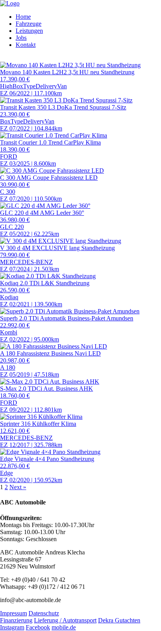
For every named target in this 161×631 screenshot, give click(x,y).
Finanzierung (16, 620)
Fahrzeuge (28, 23)
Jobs (21, 37)
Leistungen (29, 30)
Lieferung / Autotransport (65, 620)
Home (23, 16)
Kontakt (26, 44)
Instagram (12, 627)
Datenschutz (44, 613)
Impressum (13, 613)
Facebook (38, 627)
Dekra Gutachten (119, 620)
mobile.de (64, 627)
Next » (17, 487)
